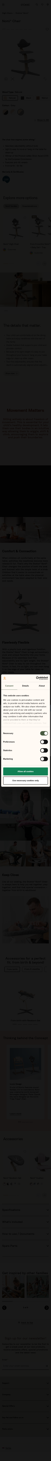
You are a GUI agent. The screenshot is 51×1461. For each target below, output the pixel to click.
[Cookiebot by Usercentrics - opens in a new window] (36, 678)
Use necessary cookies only (25, 780)
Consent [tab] (9, 686)
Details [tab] (25, 686)
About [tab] (42, 686)
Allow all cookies (26, 771)
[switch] (44, 742)
